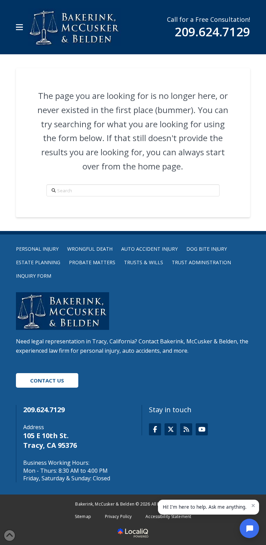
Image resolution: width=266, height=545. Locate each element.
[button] (19, 27)
